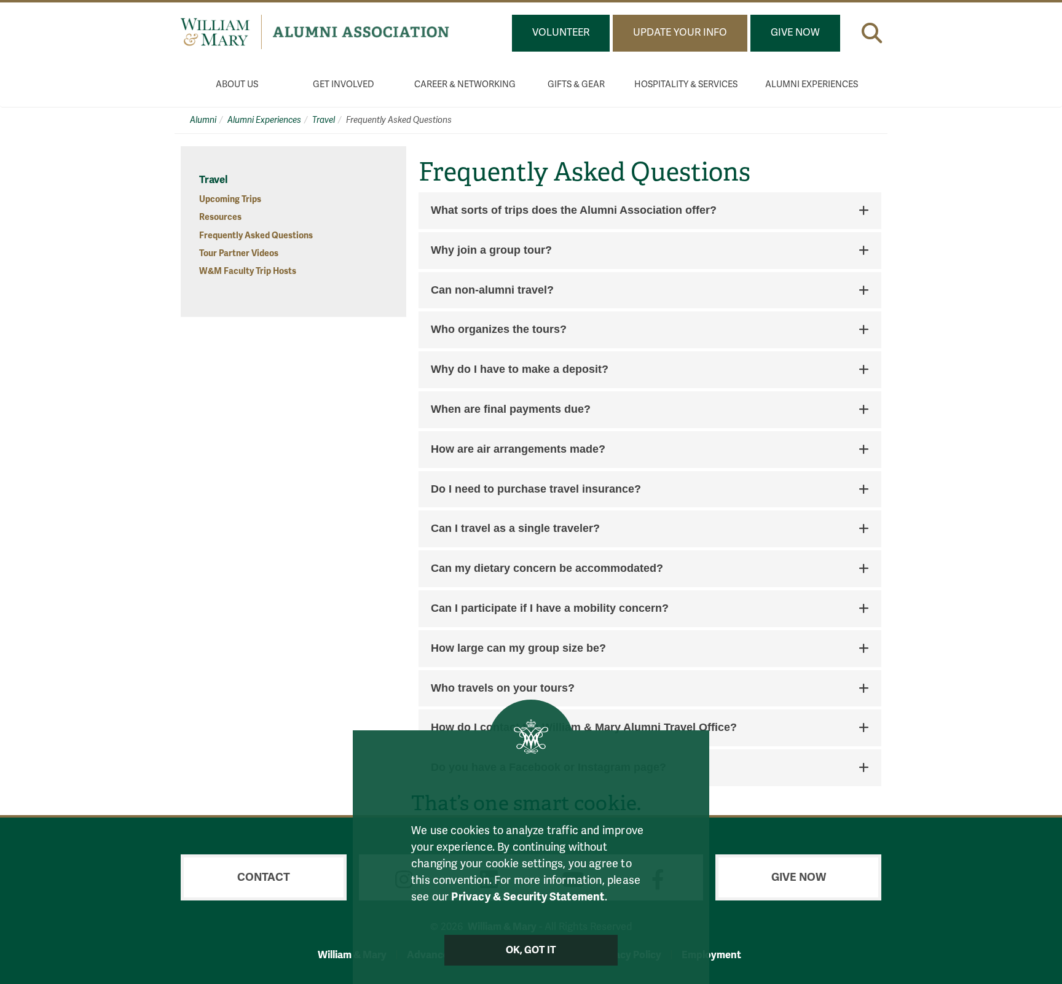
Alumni (203, 120)
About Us (237, 84)
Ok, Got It (531, 950)
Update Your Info (680, 32)
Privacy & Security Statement (527, 897)
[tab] (650, 210)
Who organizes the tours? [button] (499, 329)
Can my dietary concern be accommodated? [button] (547, 568)
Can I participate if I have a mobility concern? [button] (550, 608)
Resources (220, 217)
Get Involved (343, 84)
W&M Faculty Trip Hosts (247, 271)
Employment (711, 954)
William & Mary (352, 954)
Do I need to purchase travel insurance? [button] (536, 489)
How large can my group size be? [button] (518, 648)
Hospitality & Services (686, 84)
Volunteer (560, 32)
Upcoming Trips (230, 199)
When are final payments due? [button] (511, 409)
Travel (323, 120)
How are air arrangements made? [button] (518, 449)
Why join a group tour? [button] (491, 250)
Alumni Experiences (811, 84)
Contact (263, 877)
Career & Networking (465, 84)
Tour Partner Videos (238, 253)
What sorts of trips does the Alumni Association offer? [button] (574, 210)
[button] (871, 33)
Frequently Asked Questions (256, 235)
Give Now (795, 32)
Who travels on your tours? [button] (503, 688)
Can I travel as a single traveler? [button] (515, 528)
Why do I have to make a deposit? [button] (519, 369)
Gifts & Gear (576, 84)
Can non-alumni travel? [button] (492, 290)
